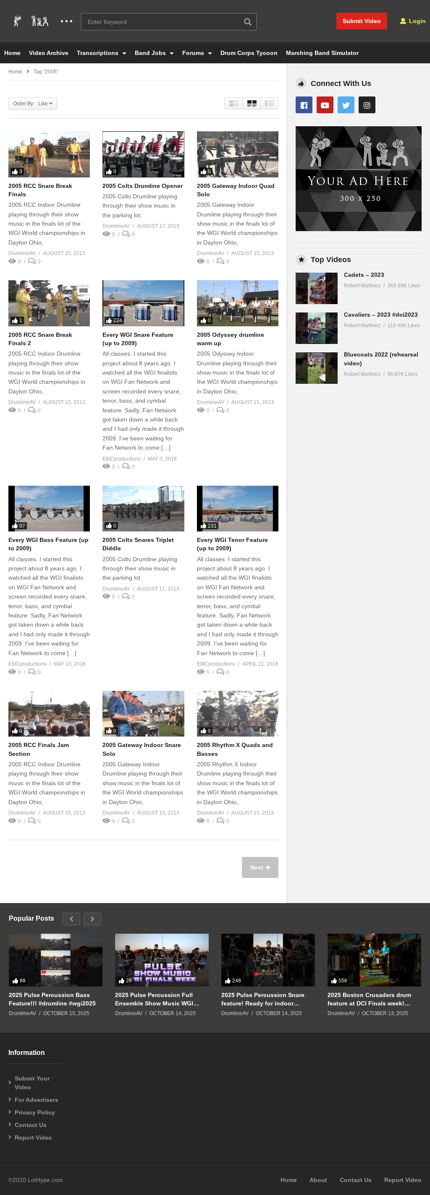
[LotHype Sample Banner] (359, 229)
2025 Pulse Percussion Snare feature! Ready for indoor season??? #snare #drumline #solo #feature (263, 999)
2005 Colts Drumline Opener (142, 185)
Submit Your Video (32, 1083)
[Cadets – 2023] (317, 288)
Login (416, 21)
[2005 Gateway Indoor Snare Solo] (143, 714)
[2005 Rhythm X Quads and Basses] (237, 714)
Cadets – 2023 (364, 274)
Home (12, 52)
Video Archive (48, 52)
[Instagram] (367, 104)
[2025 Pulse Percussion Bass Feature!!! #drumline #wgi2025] (55, 960)
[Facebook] (304, 104)
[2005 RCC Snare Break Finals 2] (49, 303)
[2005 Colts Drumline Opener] (143, 154)
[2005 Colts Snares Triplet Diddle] (143, 508)
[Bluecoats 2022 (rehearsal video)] (317, 368)
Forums (194, 52)
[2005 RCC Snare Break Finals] (49, 154)
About (318, 1180)
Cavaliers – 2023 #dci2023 (381, 314)
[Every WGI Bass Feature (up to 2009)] (49, 508)
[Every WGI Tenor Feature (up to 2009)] (237, 508)
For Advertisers (36, 1099)
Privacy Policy (35, 1112)
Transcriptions (98, 52)
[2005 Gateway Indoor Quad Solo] (237, 154)
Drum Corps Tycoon (249, 52)
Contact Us (31, 1125)
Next (257, 867)
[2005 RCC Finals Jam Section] (49, 714)
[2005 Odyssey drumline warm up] (237, 303)
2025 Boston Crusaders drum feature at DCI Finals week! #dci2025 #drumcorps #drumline (374, 999)
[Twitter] (346, 104)
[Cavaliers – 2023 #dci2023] (317, 328)
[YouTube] (325, 104)
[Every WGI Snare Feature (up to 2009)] (143, 303)
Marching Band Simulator (322, 52)
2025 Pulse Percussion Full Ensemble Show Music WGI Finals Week (154, 999)
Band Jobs (151, 52)
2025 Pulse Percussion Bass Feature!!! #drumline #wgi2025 (52, 999)
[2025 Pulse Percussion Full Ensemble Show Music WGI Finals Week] (162, 960)
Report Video (33, 1137)
